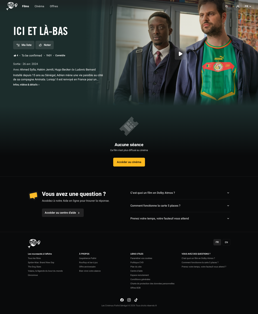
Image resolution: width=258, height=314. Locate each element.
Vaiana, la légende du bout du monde (45, 271)
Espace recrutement (139, 275)
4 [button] (17, 55)
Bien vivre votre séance (90, 271)
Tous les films (34, 258)
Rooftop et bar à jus (88, 262)
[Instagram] (129, 300)
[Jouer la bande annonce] (180, 54)
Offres (54, 6)
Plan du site (135, 266)
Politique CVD (137, 262)
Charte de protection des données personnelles (152, 283)
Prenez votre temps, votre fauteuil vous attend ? (204, 266)
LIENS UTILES (136, 254)
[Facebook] (122, 300)
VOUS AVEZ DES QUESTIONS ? (196, 254)
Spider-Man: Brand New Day (41, 262)
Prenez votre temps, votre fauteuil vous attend (159, 218)
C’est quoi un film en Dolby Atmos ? (152, 193)
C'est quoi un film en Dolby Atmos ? (198, 258)
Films (25, 6)
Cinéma (39, 6)
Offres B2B (135, 287)
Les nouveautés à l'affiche (40, 254)
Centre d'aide (136, 271)
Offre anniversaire (87, 266)
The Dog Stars (34, 266)
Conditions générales (140, 279)
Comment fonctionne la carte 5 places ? (155, 206)
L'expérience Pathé (87, 258)
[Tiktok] (136, 300)
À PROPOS (84, 254)
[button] (226, 6)
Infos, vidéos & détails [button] (25, 84)
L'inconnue (33, 275)
